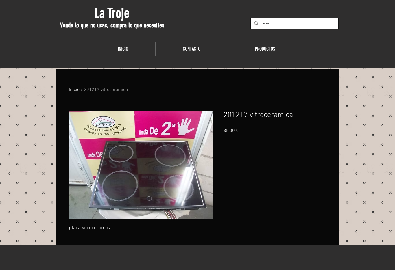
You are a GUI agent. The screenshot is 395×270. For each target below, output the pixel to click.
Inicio (74, 90)
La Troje (112, 13)
